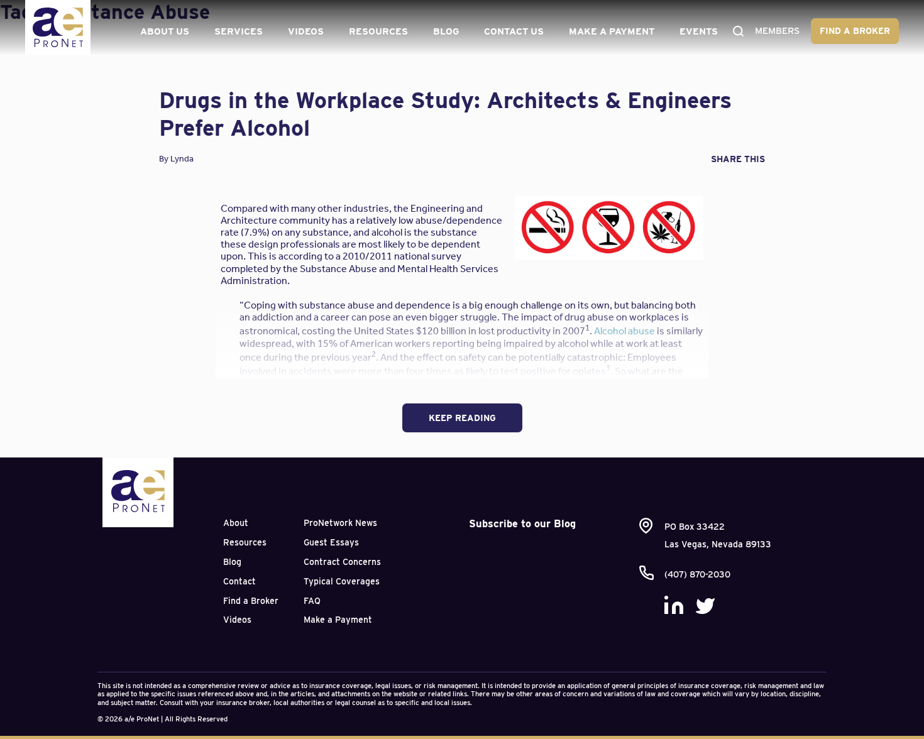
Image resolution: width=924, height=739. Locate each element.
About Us (164, 31)
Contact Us (514, 31)
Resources (378, 31)
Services (238, 31)
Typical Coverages (342, 581)
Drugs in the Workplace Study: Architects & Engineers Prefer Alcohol (445, 113)
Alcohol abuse (624, 331)
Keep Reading (462, 418)
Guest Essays (331, 542)
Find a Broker (855, 31)
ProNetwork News (340, 523)
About (235, 523)
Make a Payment (611, 31)
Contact (239, 581)
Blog (446, 31)
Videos (306, 31)
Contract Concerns (342, 562)
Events (698, 31)
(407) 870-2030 (697, 574)
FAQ (312, 601)
